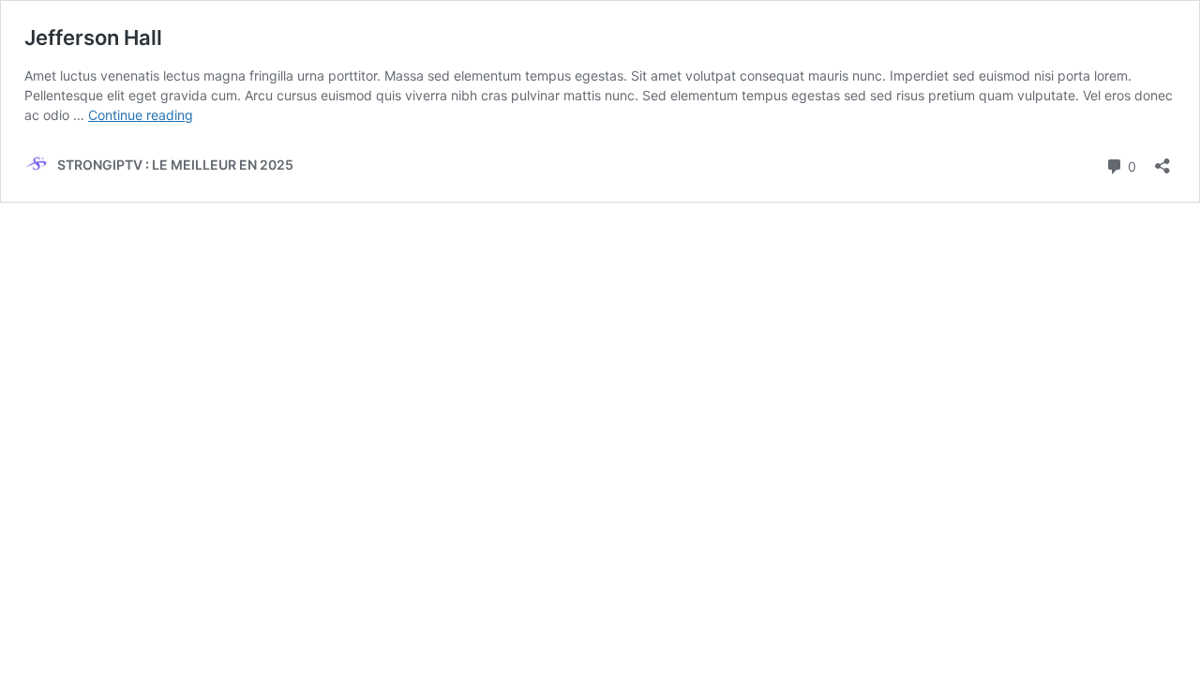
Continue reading (140, 115)
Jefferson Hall (93, 37)
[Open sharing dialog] (1162, 159)
